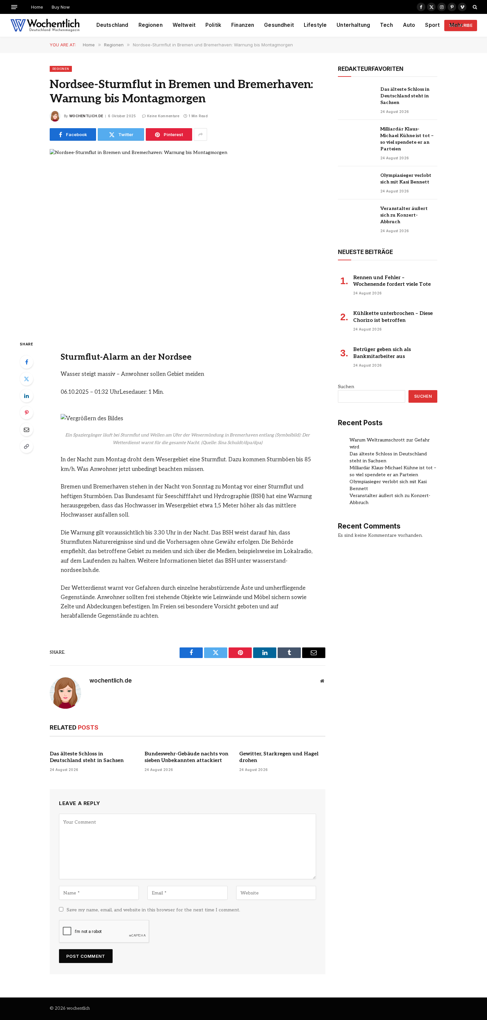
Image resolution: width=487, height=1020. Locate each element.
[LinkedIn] (26, 395)
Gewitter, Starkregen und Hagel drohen (278, 757)
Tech (386, 25)
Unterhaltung (353, 25)
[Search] (474, 7)
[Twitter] (26, 378)
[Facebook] (26, 362)
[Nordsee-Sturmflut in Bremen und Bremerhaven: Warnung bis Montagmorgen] (187, 239)
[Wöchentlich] (45, 25)
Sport (432, 25)
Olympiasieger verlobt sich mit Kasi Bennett (405, 179)
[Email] (26, 429)
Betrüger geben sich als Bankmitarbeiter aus (382, 352)
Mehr (456, 25)
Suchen (346, 386)
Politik (213, 25)
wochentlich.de (86, 116)
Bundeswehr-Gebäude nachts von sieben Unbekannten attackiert (186, 757)
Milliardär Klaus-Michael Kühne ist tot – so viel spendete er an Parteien (407, 139)
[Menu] (14, 7)
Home (37, 7)
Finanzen (242, 25)
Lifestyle (315, 25)
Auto (409, 25)
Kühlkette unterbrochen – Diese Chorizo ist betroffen (393, 316)
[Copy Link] (26, 446)
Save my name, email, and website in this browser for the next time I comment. (153, 910)
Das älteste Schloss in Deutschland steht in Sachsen (87, 757)
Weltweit (184, 25)
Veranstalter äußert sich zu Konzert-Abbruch (404, 215)
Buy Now (61, 7)
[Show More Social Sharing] (200, 134)
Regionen (150, 25)
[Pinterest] (26, 412)
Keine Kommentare (163, 116)
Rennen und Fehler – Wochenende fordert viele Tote (392, 281)
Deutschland (112, 25)
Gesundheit (279, 25)
